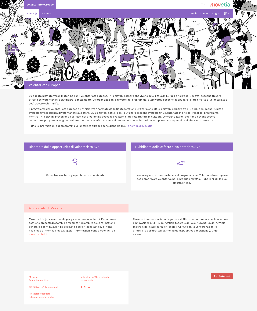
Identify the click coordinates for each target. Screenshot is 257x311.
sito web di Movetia (140, 125)
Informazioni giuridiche (41, 297)
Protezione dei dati (39, 293)
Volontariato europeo (40, 4)
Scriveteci (222, 276)
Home (32, 13)
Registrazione (199, 13)
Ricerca (46, 13)
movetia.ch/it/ (37, 234)
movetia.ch (87, 280)
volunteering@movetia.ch (95, 277)
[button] (227, 13)
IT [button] (201, 4)
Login (215, 13)
